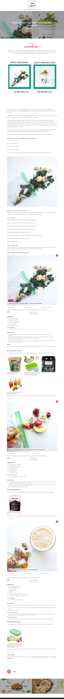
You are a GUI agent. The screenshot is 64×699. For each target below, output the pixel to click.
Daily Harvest (24, 109)
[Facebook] (25, 46)
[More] (37, 46)
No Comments (39, 28)
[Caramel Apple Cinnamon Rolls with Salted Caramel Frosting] (48, 686)
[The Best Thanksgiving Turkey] (16, 686)
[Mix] (35, 46)
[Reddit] (29, 46)
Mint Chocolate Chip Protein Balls (41, 656)
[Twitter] (27, 46)
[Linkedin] (31, 46)
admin (23, 28)
